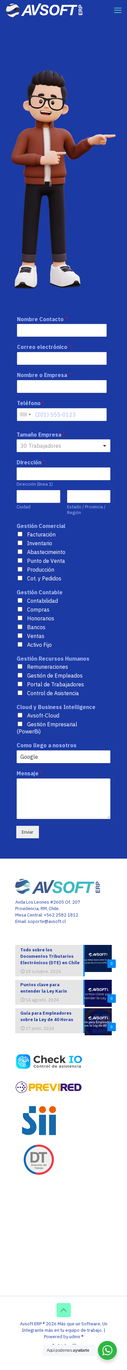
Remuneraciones (47, 666)
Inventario (39, 543)
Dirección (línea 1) (35, 484)
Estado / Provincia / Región (86, 509)
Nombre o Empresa (44, 375)
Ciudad (23, 507)
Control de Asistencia (53, 693)
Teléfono (30, 403)
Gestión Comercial (41, 526)
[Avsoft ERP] (44, 10)
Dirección (31, 462)
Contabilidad (42, 600)
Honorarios (40, 618)
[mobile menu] (118, 10)
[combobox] (25, 414)
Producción (40, 569)
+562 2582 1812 (61, 915)
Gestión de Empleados (55, 675)
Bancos (36, 627)
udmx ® (76, 1337)
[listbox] (63, 445)
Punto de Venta (46, 560)
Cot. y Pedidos (44, 578)
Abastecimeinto (46, 552)
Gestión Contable (40, 592)
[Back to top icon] (64, 1310)
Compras (38, 609)
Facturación (41, 534)
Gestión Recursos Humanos (53, 658)
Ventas (35, 636)
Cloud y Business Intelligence (56, 707)
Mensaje (29, 773)
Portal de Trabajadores (55, 684)
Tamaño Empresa (41, 434)
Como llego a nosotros (47, 745)
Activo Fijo (39, 644)
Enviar (28, 832)
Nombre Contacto (42, 319)
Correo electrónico (44, 347)
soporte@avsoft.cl (47, 921)
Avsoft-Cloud (43, 715)
